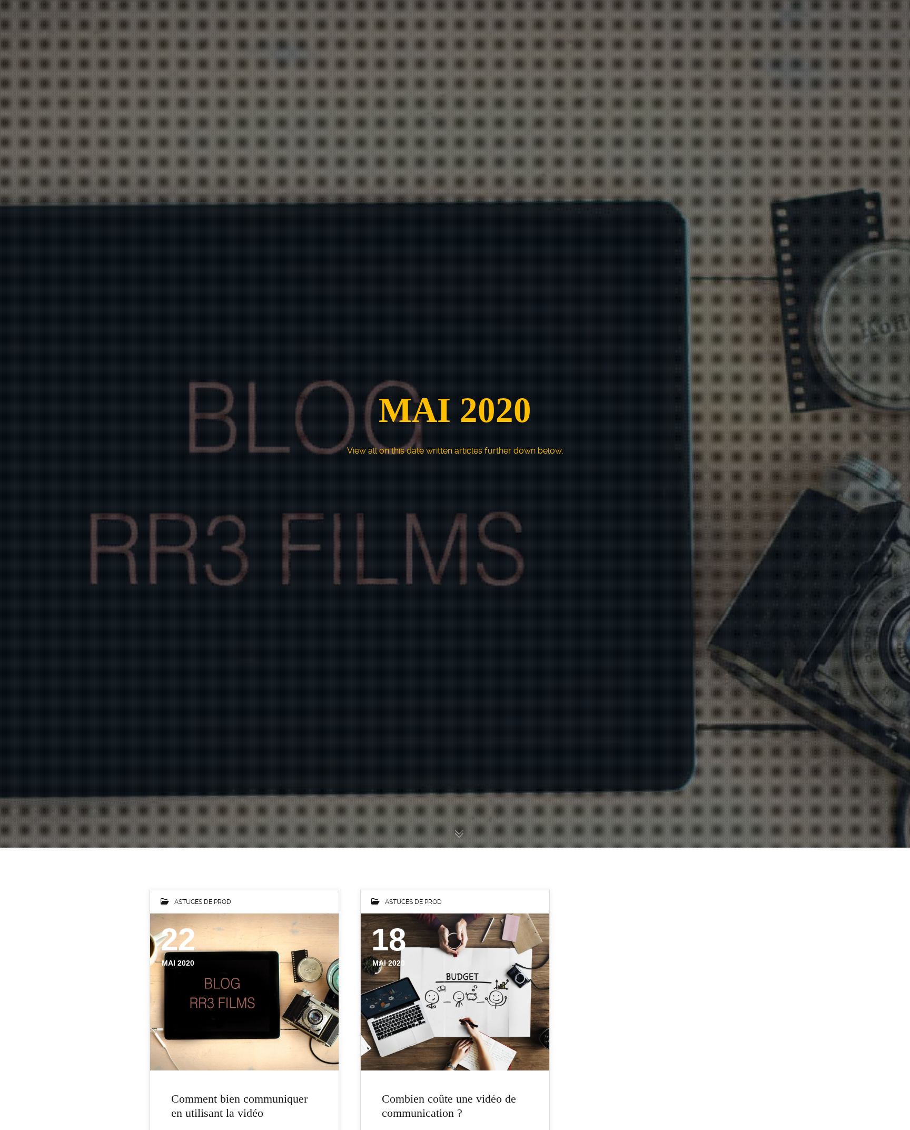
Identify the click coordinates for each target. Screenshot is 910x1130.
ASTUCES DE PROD (202, 902)
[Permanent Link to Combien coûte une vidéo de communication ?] (455, 991)
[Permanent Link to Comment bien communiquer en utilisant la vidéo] (244, 991)
